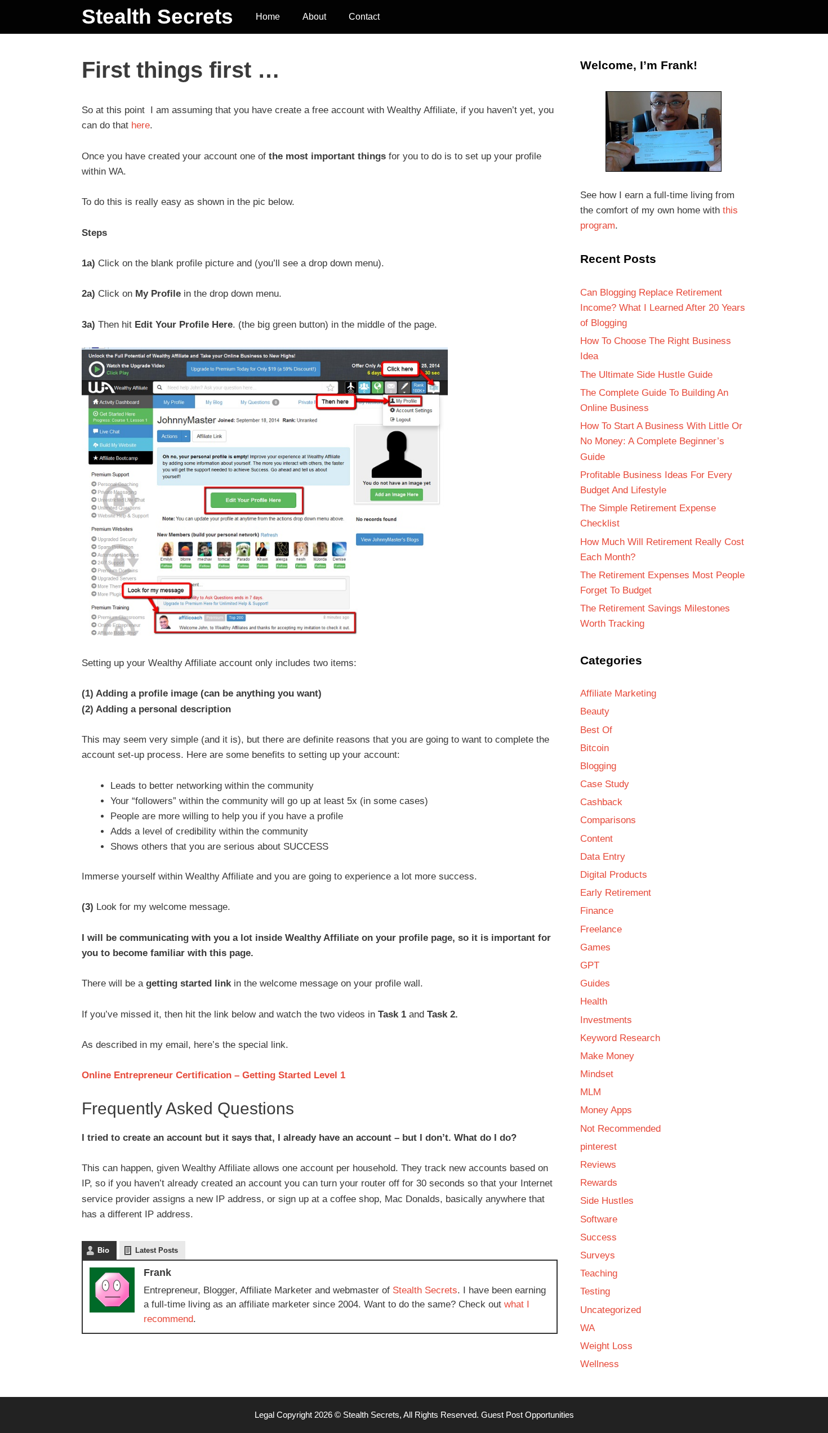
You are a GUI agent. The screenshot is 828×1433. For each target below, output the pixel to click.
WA (587, 1328)
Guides (595, 983)
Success (598, 1237)
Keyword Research (620, 1038)
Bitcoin (594, 748)
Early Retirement (615, 892)
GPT (589, 965)
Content (596, 838)
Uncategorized (610, 1310)
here (140, 125)
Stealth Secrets (157, 16)
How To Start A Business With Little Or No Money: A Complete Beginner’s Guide (661, 441)
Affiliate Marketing (618, 693)
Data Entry (602, 856)
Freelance (601, 929)
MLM (590, 1092)
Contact (364, 16)
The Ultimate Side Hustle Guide (646, 374)
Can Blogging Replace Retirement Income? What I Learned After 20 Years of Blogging (662, 307)
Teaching (598, 1273)
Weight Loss (606, 1346)
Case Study (604, 784)
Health (593, 1001)
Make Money (607, 1056)
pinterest (598, 1146)
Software (598, 1219)
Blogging (598, 766)
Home (268, 16)
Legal (264, 1414)
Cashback (601, 802)
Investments (606, 1020)
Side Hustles (607, 1200)
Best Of (596, 730)
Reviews (598, 1164)
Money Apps (606, 1110)
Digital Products (613, 874)
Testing (595, 1291)
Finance (596, 910)
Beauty (594, 711)
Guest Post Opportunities (527, 1414)
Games (595, 947)
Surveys (597, 1255)
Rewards (598, 1182)
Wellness (599, 1364)
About (314, 16)
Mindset (596, 1074)
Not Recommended (620, 1128)
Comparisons (608, 820)
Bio (103, 1250)
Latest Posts (156, 1250)
